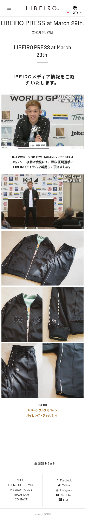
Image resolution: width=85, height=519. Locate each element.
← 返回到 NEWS (42, 463)
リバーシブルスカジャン (42, 410)
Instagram (65, 490)
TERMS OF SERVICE (21, 485)
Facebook (65, 480)
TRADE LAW (21, 494)
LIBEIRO (46, 514)
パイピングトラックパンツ (42, 415)
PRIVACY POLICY (21, 490)
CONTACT (21, 499)
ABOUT (21, 480)
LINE (66, 500)
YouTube (65, 495)
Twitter (65, 485)
